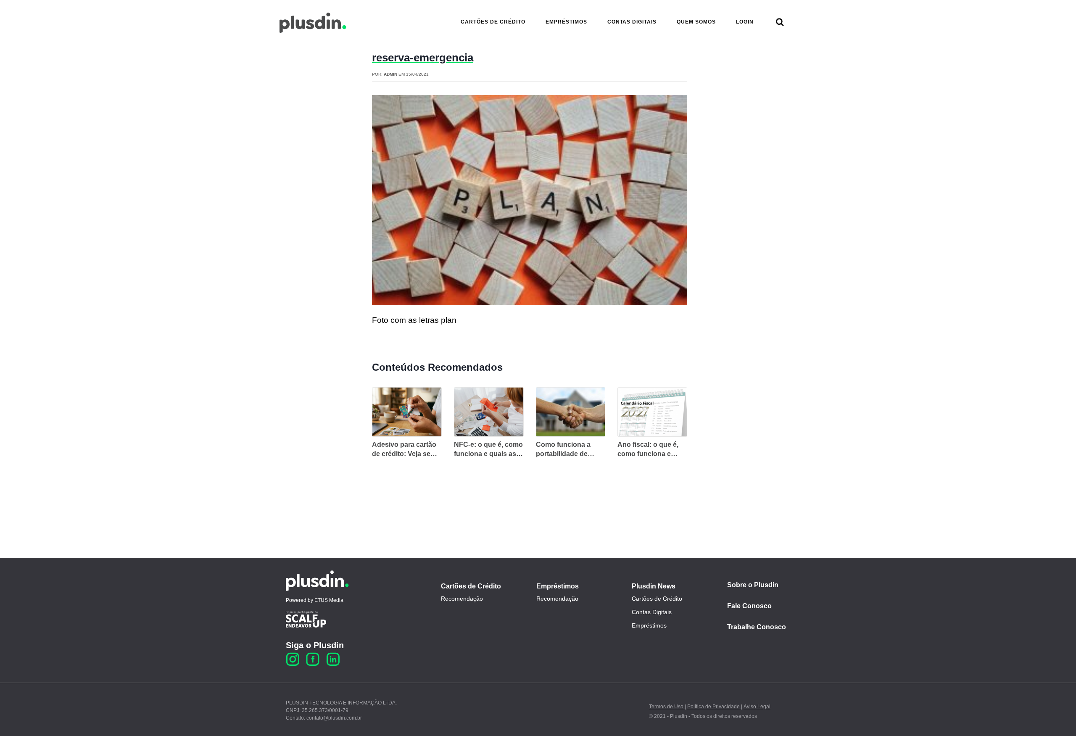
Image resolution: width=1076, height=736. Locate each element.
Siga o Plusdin (315, 645)
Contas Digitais (652, 612)
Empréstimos (557, 586)
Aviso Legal (757, 707)
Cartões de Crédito (471, 586)
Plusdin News (653, 586)
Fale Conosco (749, 605)
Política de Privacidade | (714, 707)
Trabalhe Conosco (756, 626)
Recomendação (462, 598)
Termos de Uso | (667, 707)
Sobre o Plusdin (752, 584)
